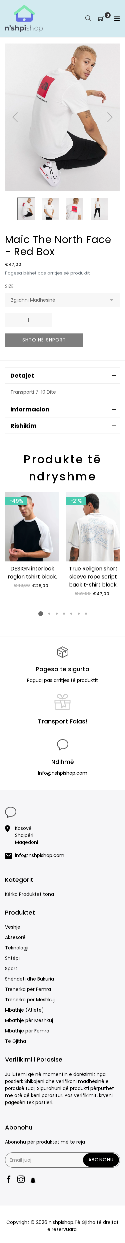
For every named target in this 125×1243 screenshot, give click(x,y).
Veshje (12, 927)
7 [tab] (86, 614)
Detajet (22, 375)
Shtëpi (12, 958)
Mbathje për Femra (27, 1030)
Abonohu (101, 1159)
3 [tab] (56, 614)
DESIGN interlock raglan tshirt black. (32, 572)
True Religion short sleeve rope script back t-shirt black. (93, 577)
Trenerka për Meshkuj (30, 999)
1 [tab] (40, 613)
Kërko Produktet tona (29, 894)
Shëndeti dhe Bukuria (29, 979)
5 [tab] (71, 614)
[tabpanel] (32, 540)
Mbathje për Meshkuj (29, 1020)
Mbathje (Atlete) (24, 1010)
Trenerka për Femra (28, 989)
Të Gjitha (15, 1041)
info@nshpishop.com (39, 855)
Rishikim (23, 425)
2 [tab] (49, 614)
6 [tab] (78, 614)
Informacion (29, 409)
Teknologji (16, 947)
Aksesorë (15, 937)
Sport (11, 968)
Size (9, 286)
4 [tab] (64, 614)
